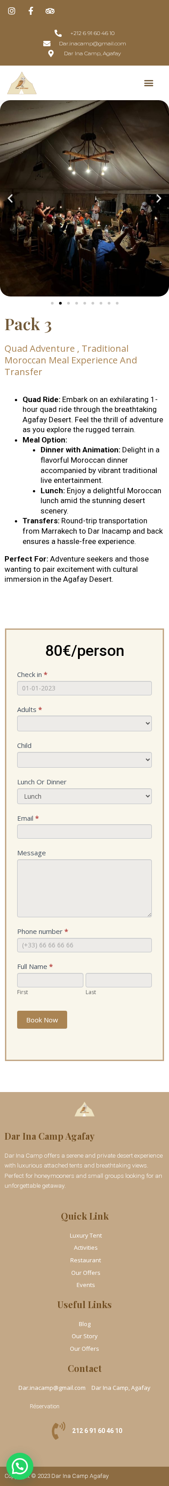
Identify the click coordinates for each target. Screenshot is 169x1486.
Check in (32, 674)
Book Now (42, 1019)
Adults (29, 709)
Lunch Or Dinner (42, 781)
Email (28, 818)
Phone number (42, 931)
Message (31, 852)
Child (24, 745)
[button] (148, 82)
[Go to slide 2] (60, 303)
